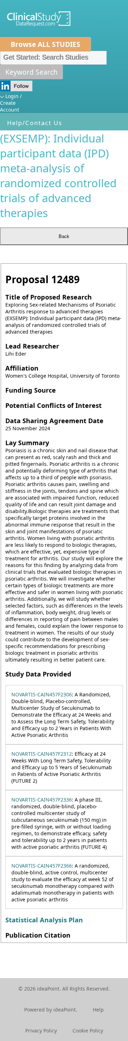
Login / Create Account (11, 103)
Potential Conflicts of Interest (53, 405)
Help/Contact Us (34, 123)
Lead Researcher (32, 346)
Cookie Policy (88, 1030)
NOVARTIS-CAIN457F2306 (41, 694)
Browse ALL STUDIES (45, 44)
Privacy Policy (41, 1030)
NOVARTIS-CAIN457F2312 (41, 753)
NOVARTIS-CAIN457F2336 (41, 799)
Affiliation (21, 368)
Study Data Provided (38, 674)
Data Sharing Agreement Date (54, 420)
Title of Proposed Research (48, 297)
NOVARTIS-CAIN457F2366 (41, 865)
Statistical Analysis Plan (44, 920)
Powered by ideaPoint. (50, 1009)
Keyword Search (31, 72)
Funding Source (30, 390)
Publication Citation (37, 935)
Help (98, 1009)
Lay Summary (27, 442)
